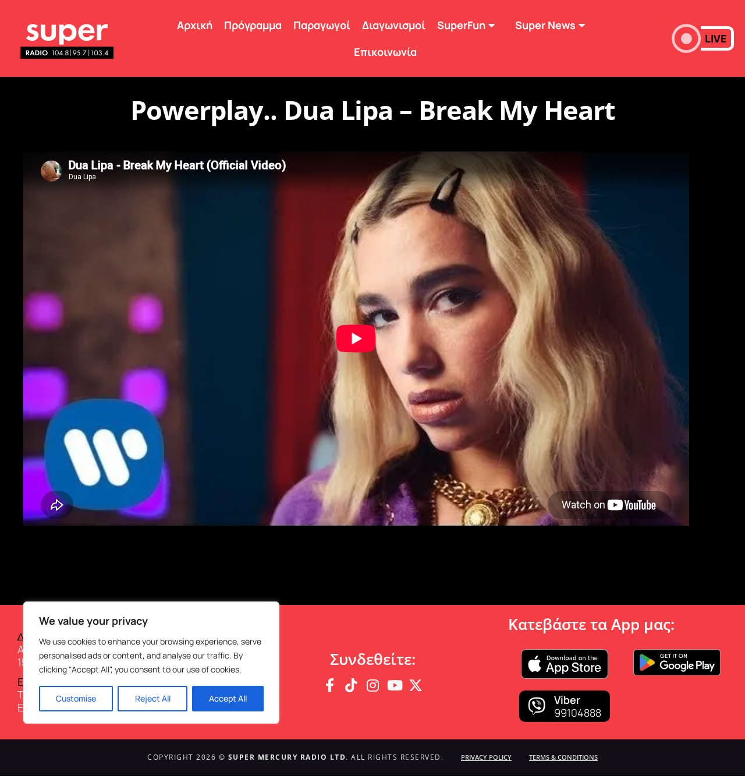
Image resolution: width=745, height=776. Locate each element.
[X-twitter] (416, 685)
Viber (567, 700)
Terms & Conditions (563, 757)
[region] (151, 662)
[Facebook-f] (329, 685)
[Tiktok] (351, 685)
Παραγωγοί (321, 25)
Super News (545, 25)
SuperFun (461, 25)
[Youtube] (394, 685)
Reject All (153, 698)
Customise (76, 698)
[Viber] (536, 706)
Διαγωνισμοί (393, 25)
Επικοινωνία (385, 52)
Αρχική (194, 25)
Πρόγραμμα (253, 25)
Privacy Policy (486, 757)
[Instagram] (372, 685)
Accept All (228, 698)
